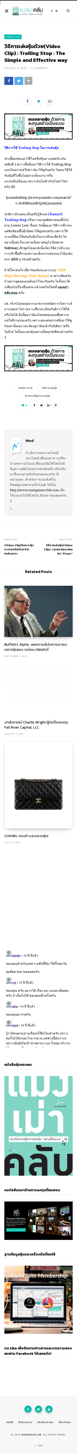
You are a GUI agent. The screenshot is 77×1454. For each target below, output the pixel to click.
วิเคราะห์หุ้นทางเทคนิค (37, 396)
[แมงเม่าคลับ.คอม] (27, 11)
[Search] (66, 10)
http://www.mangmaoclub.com (34, 490)
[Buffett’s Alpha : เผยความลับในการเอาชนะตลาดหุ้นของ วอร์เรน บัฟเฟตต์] (38, 611)
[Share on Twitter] (18, 81)
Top (40, 1446)
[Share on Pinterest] (56, 405)
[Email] (49, 101)
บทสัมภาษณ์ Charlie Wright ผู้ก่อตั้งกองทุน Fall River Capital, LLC (36, 725)
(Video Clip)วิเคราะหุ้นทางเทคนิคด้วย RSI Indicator (19, 549)
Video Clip (13, 36)
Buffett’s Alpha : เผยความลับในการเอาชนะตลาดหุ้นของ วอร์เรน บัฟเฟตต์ (35, 647)
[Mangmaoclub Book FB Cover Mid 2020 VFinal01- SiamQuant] (38, 138)
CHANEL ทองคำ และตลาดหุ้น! (26, 835)
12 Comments (39, 68)
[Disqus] (38, 895)
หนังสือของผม (45, 1422)
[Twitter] (38, 1409)
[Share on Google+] (48, 405)
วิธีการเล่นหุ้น (49, 388)
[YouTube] (49, 1409)
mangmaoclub (31, 1434)
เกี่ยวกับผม (64, 1422)
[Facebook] (28, 1409)
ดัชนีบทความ (25, 1422)
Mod (30, 440)
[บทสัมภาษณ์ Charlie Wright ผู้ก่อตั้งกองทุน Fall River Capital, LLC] (38, 689)
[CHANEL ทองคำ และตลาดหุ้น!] (38, 785)
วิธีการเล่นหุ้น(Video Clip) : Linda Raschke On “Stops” (58, 549)
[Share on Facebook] (8, 81)
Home (10, 1422)
